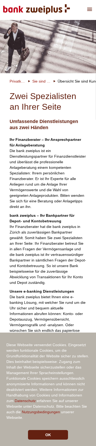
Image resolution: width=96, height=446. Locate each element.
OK (48, 435)
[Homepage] (36, 10)
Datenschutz (25, 401)
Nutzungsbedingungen (41, 412)
